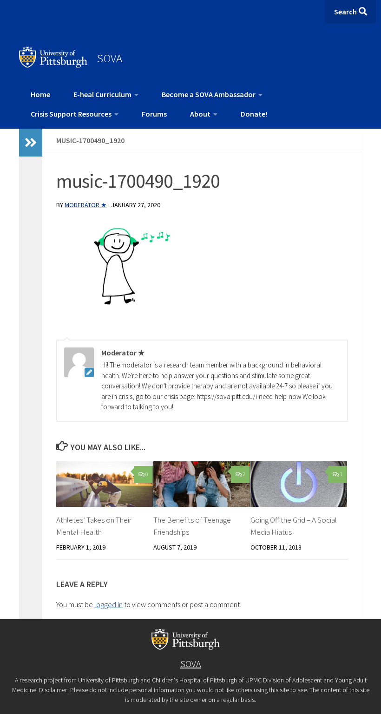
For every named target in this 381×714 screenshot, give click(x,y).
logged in (108, 604)
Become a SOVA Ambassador (209, 94)
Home (40, 94)
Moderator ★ (86, 205)
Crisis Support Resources (71, 113)
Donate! (254, 113)
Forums (154, 113)
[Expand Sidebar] (30, 143)
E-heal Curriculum (102, 94)
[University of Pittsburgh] (53, 65)
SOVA (109, 58)
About (200, 113)
